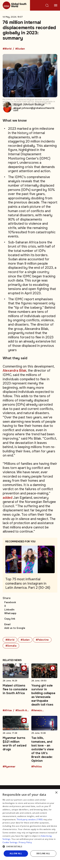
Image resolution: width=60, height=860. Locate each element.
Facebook (10, 602)
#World (7, 49)
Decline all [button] (43, 853)
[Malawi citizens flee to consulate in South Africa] (16, 687)
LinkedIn (9, 609)
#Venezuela (38, 710)
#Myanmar (9, 766)
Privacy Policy (25, 842)
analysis (14, 181)
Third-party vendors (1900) (30, 819)
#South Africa (22, 710)
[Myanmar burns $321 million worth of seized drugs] (16, 742)
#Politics (36, 766)
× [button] (56, 792)
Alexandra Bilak (14, 371)
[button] (30, 846)
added (8, 498)
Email (7, 624)
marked (23, 129)
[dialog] (30, 824)
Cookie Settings (10, 842)
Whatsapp (10, 613)
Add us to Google (14, 628)
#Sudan (20, 49)
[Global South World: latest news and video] (15, 5)
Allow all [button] (16, 853)
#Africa (7, 710)
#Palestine (42, 639)
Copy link (9, 618)
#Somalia (11, 645)
